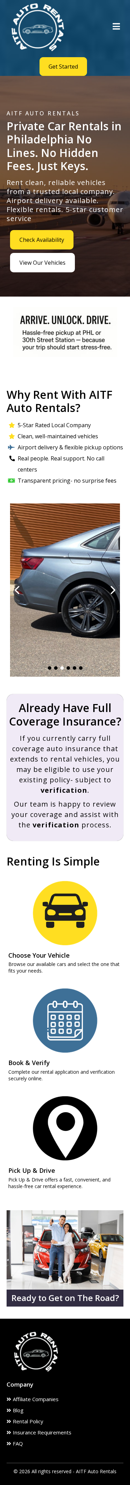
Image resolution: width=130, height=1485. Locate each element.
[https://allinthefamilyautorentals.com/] (38, 26)
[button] (116, 27)
